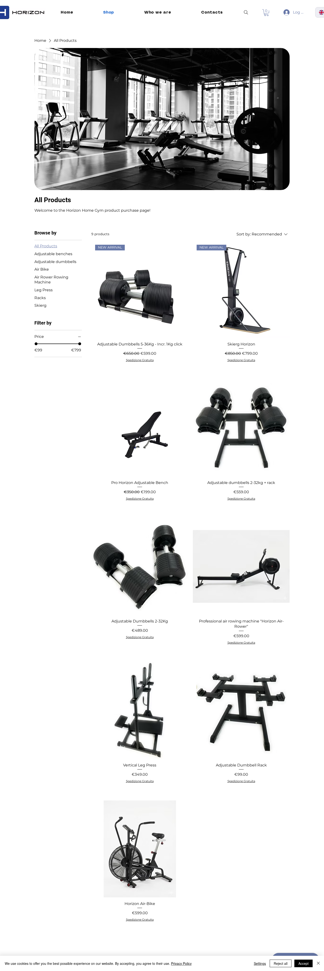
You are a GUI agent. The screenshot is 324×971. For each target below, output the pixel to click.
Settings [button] (260, 963)
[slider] (36, 344)
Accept (303, 963)
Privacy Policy (181, 963)
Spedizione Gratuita (140, 360)
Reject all (280, 963)
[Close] (318, 963)
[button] (266, 12)
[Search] (246, 12)
